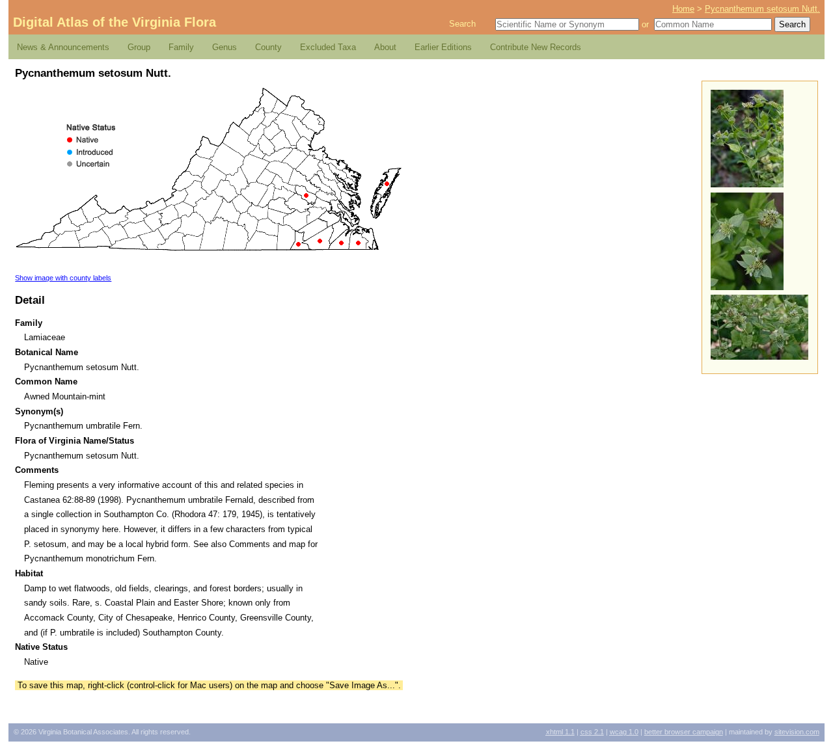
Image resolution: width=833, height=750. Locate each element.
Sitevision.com (796, 732)
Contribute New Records (535, 47)
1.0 (624, 732)
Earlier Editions (443, 47)
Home (683, 9)
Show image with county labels (63, 278)
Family (181, 47)
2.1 (592, 732)
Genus (224, 47)
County (268, 47)
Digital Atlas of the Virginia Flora (114, 22)
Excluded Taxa (328, 47)
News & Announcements (63, 47)
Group (139, 47)
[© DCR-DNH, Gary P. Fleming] (747, 184)
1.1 (560, 732)
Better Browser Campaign (683, 732)
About (385, 47)
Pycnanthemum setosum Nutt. (762, 9)
